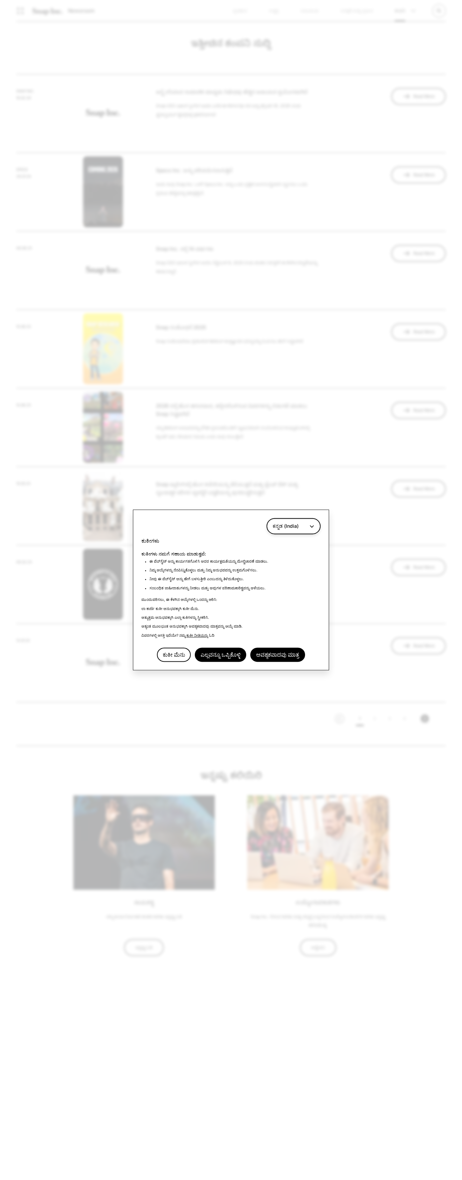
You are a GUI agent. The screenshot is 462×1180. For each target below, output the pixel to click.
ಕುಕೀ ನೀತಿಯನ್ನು (197, 635)
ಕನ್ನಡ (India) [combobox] (286, 526)
